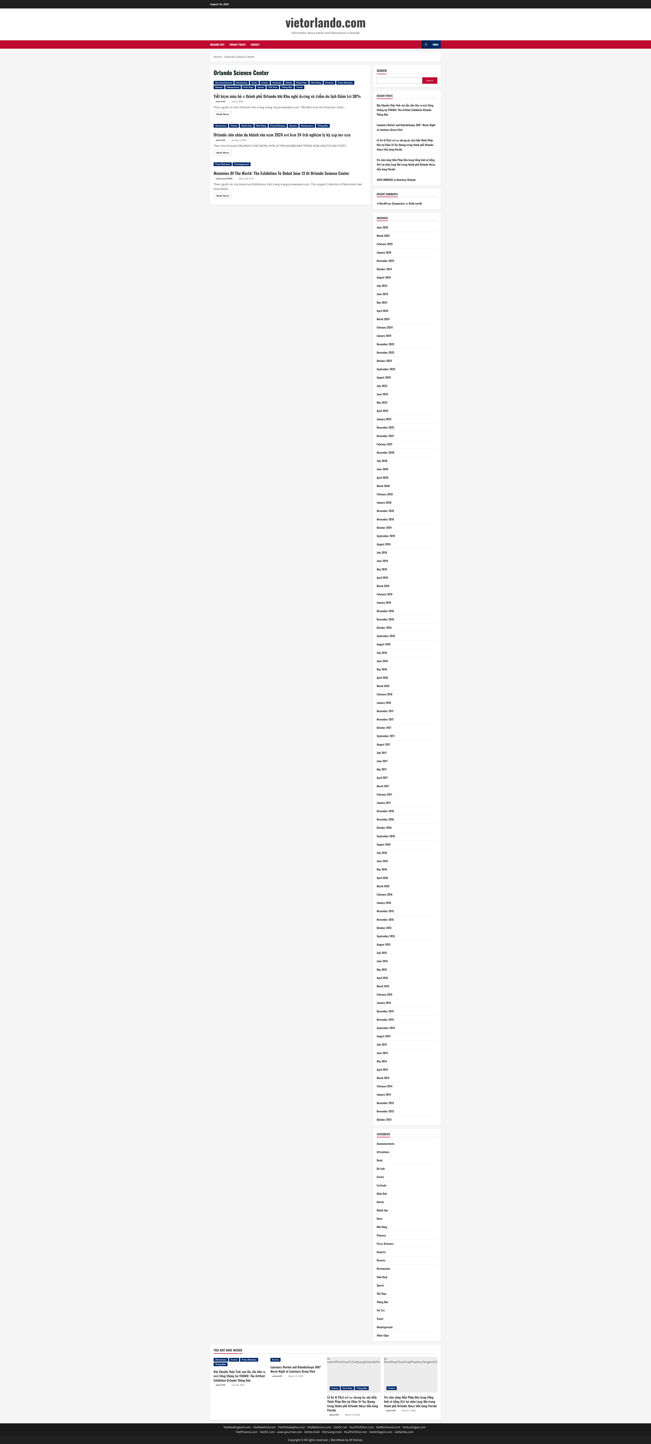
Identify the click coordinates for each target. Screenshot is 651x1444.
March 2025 (383, 236)
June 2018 (382, 661)
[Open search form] (418, 44)
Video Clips (383, 1335)
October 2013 (384, 1119)
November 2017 (385, 719)
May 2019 (382, 569)
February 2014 (384, 1086)
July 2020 (382, 461)
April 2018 (382, 678)
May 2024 (382, 302)
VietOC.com (267, 1432)
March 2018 (383, 686)
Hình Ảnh (382, 1194)
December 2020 (385, 452)
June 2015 (382, 961)
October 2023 (384, 361)
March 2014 (383, 1078)
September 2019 (386, 536)
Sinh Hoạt (248, 87)
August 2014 (383, 1036)
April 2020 (382, 478)
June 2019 (382, 561)
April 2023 (382, 411)
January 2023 (384, 419)
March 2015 (383, 986)
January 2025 (384, 252)
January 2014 (384, 1094)
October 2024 (384, 269)
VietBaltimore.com (319, 1427)
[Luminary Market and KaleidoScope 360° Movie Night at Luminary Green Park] (297, 1359)
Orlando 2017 (217, 44)
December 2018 (385, 611)
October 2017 (384, 728)
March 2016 (383, 886)
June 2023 (382, 394)
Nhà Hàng (316, 82)
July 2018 (382, 653)
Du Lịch (381, 1168)
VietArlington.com (380, 1432)
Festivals (276, 82)
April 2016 (382, 878)
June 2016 (382, 861)
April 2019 (382, 578)
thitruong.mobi (332, 1432)
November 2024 (385, 261)
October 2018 (384, 628)
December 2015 (385, 911)
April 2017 (382, 778)
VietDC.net (340, 1427)
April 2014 (382, 1069)
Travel (299, 87)
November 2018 (385, 619)
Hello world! (415, 203)
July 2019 (382, 552)
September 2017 (386, 736)
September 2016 (386, 836)
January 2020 (384, 502)
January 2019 (384, 602)
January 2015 (384, 1003)
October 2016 (384, 828)
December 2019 (385, 511)
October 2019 (384, 528)
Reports (381, 1252)
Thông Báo (287, 87)
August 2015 (383, 944)
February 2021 (384, 444)
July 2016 (382, 853)
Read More (224, 114)
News (379, 1218)
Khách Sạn (301, 82)
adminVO (220, 101)
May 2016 (382, 869)
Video (435, 44)
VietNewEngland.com (237, 1427)
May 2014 (382, 1061)
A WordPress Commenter (391, 203)
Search (382, 70)
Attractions (241, 82)
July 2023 (382, 386)
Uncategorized (241, 164)
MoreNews (338, 1440)
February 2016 (384, 894)
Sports (261, 87)
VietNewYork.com (264, 1427)
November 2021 (385, 436)
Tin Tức (381, 1310)
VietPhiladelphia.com (291, 1427)
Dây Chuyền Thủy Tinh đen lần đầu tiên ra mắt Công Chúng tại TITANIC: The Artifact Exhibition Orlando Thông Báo (405, 109)
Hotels (289, 82)
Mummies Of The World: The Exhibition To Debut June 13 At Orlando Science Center (281, 173)
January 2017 (384, 803)
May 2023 (382, 402)
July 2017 (382, 753)
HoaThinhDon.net (355, 1432)
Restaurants (233, 87)
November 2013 (385, 1111)
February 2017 (384, 794)
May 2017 (382, 769)
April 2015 (382, 978)
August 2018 (383, 644)
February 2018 (384, 694)
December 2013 (385, 1103)
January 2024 (384, 336)
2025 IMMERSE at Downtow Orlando (396, 180)
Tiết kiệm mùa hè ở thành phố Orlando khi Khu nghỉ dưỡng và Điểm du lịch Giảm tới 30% (287, 96)
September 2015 (386, 936)
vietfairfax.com (404, 1432)
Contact (255, 44)
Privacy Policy (238, 44)
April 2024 (382, 311)
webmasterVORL (224, 178)
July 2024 (382, 286)
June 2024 (382, 294)
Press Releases (345, 82)
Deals (254, 82)
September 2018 (386, 636)
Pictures (329, 82)
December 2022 (385, 427)
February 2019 (384, 594)
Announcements (223, 82)
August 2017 (383, 744)
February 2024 (385, 327)
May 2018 (382, 669)
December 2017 (385, 711)
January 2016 (384, 903)
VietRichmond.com (388, 1427)
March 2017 (383, 786)
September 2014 (386, 1028)
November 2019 (385, 519)
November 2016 (385, 819)
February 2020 (385, 494)
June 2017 (382, 761)
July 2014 (382, 1044)
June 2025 (382, 227)
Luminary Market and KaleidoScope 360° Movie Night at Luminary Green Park (295, 1369)
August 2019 (384, 544)
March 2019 (383, 586)
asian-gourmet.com (289, 1432)
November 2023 (385, 352)
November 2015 (385, 919)
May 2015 (382, 969)
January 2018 (384, 703)
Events (264, 82)
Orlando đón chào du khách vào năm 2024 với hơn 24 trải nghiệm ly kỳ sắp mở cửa (282, 135)
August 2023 (384, 377)
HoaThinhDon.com (361, 1427)
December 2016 (385, 811)
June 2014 (382, 1053)
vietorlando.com (325, 22)
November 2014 (385, 1019)
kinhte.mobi (312, 1432)
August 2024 (384, 277)
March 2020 (383, 486)
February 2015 (384, 994)
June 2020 (382, 469)
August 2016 (384, 844)
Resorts (219, 87)
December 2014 (385, 1011)
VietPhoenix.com (246, 1432)
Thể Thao (272, 87)
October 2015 (384, 928)
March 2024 (383, 319)
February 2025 (385, 244)
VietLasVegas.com (414, 1427)
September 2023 (386, 369)
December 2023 (385, 344)
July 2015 (382, 953)
